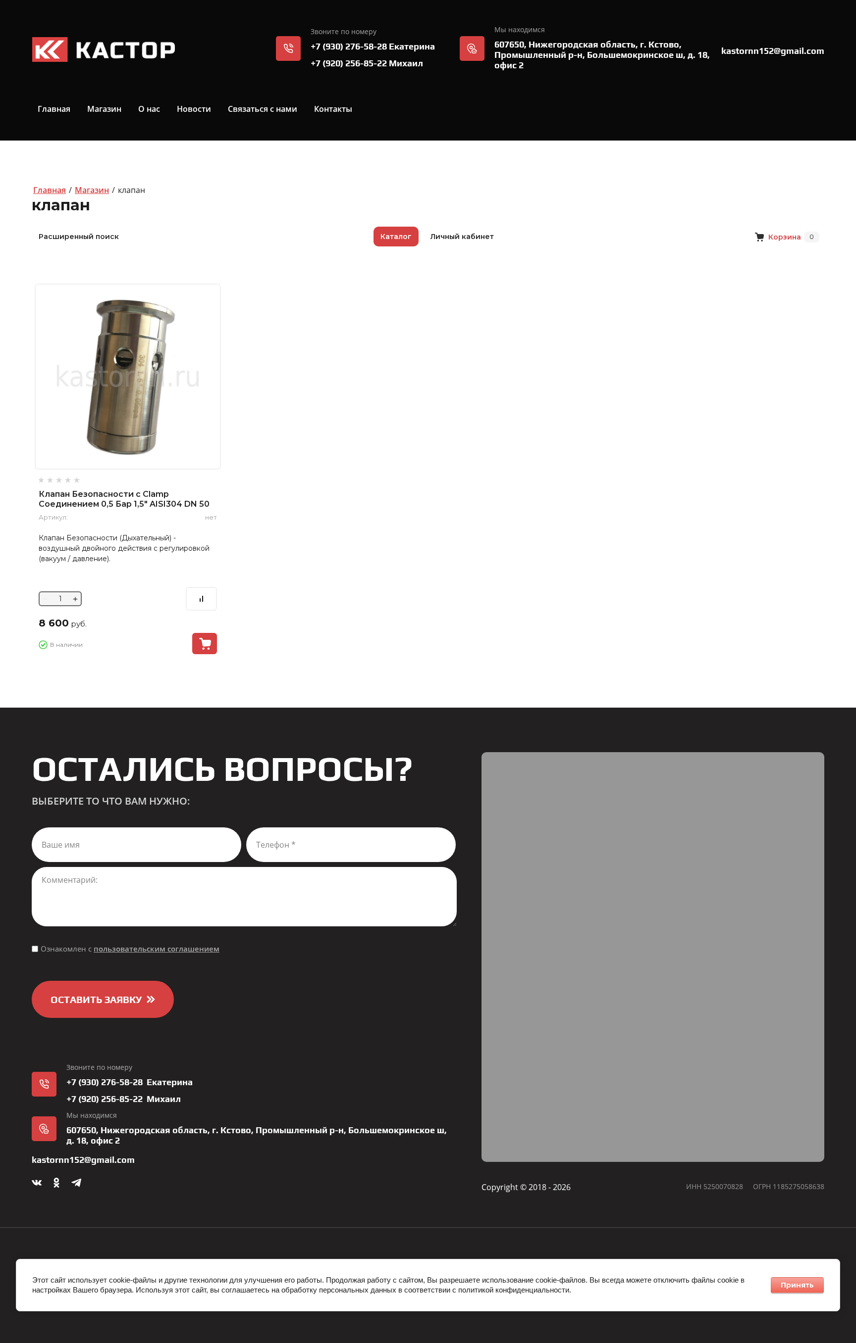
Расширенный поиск (79, 236)
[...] (399, 108)
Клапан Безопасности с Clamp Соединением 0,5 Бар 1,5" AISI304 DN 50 (124, 499)
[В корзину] (204, 643)
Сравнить (201, 599)
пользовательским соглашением (156, 949)
